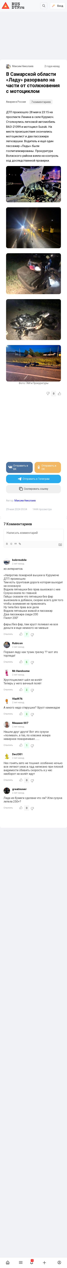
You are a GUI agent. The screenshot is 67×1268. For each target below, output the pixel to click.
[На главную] (7, 1263)
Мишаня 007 (20, 723)
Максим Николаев (22, 66)
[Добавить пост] (44, 1262)
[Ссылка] (20, 544)
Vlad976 (17, 698)
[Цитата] (15, 544)
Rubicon (17, 643)
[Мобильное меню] (20, 1263)
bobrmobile (19, 560)
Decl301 (17, 754)
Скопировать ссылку (36, 488)
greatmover (19, 789)
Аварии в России (16, 101)
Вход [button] (60, 5)
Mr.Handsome (21, 671)
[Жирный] (7, 544)
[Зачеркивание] (11, 544)
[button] (31, 1263)
